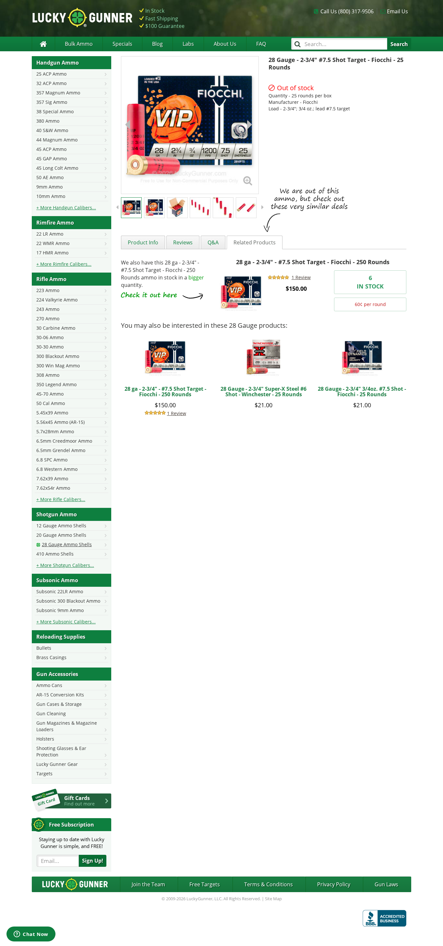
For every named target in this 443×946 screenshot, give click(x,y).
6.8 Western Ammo (57, 469)
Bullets (43, 648)
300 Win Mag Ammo (58, 365)
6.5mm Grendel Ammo (60, 450)
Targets (44, 773)
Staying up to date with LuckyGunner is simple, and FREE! (71, 842)
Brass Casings (51, 657)
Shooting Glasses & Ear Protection (61, 751)
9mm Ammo (49, 187)
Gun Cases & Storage (59, 704)
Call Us (347, 11)
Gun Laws (386, 884)
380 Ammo (47, 121)
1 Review (301, 277)
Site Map (273, 899)
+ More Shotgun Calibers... (65, 565)
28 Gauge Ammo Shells (67, 544)
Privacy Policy (333, 884)
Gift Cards (79, 800)
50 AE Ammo (50, 177)
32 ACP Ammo (51, 83)
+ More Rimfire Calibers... (63, 264)
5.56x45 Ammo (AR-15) (60, 422)
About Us (225, 43)
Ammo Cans (49, 685)
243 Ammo (47, 309)
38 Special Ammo (55, 111)
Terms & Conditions (268, 884)
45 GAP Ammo (51, 158)
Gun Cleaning (51, 713)
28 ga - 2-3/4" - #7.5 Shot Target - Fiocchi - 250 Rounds (312, 262)
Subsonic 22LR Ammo (59, 591)
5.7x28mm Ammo (55, 431)
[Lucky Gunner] (43, 44)
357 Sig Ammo (51, 102)
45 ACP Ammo (51, 149)
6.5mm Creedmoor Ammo (64, 441)
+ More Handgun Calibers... (66, 207)
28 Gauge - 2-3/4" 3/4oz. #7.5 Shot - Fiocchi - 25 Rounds (362, 391)
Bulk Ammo (79, 43)
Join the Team (148, 884)
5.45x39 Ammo (52, 413)
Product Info (143, 242)
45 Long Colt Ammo (57, 168)
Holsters (45, 739)
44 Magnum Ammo (57, 140)
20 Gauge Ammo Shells (61, 535)
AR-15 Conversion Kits (60, 695)
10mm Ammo (50, 196)
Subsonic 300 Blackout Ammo (68, 601)
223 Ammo (47, 290)
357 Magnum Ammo (58, 93)
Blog (157, 43)
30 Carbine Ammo (55, 328)
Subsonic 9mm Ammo (60, 610)
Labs (188, 43)
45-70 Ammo (50, 394)
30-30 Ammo (50, 347)
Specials (122, 43)
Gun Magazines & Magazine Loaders (66, 726)
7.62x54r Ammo (53, 488)
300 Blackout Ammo (57, 356)
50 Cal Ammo (50, 403)
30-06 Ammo (50, 337)
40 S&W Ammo (52, 130)
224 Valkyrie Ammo (57, 300)
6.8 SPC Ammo (51, 460)
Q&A (213, 242)
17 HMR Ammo (52, 253)
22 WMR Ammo (52, 243)
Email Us (397, 11)
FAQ (261, 43)
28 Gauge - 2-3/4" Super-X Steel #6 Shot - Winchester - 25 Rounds (263, 391)
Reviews (183, 242)
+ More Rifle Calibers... (60, 499)
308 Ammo (47, 375)
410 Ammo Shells (55, 554)
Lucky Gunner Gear (57, 764)
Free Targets (204, 884)
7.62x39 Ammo (52, 478)
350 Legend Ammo (56, 384)
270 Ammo (47, 318)
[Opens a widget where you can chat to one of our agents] (30, 935)
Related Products (254, 242)
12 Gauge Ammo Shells (61, 525)
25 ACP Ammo (51, 74)
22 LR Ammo (49, 234)
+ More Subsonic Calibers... (66, 622)
